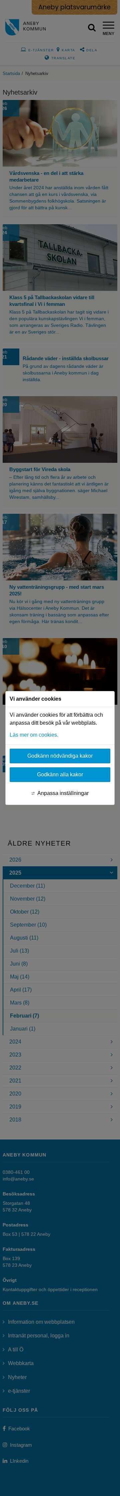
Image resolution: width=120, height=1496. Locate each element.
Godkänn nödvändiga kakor (60, 756)
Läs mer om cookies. (34, 735)
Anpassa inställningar (63, 793)
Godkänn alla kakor (60, 774)
